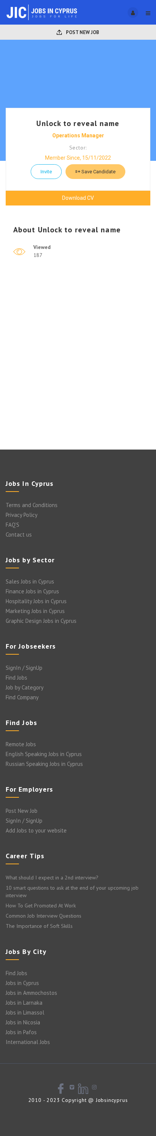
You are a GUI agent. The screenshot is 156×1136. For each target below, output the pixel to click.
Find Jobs (16, 677)
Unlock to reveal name (77, 123)
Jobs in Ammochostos (31, 992)
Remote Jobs (21, 744)
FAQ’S (12, 524)
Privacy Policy (21, 514)
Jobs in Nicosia (23, 1022)
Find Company (22, 697)
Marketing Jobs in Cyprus (35, 611)
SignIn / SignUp (24, 667)
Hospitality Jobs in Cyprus (36, 601)
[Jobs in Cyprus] (42, 12)
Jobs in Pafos (21, 1032)
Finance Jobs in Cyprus (32, 591)
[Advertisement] (78, 364)
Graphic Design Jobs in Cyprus (41, 620)
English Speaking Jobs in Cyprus (44, 754)
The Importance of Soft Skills (39, 926)
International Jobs (28, 1042)
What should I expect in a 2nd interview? (52, 877)
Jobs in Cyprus (22, 983)
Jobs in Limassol (25, 1012)
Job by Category (25, 687)
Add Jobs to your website (36, 830)
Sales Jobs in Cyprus (30, 581)
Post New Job (82, 32)
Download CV (78, 198)
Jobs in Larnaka (24, 1002)
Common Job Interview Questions (43, 915)
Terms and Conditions (32, 505)
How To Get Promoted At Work (41, 905)
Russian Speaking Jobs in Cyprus (44, 763)
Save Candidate (97, 171)
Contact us (19, 534)
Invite (46, 171)
